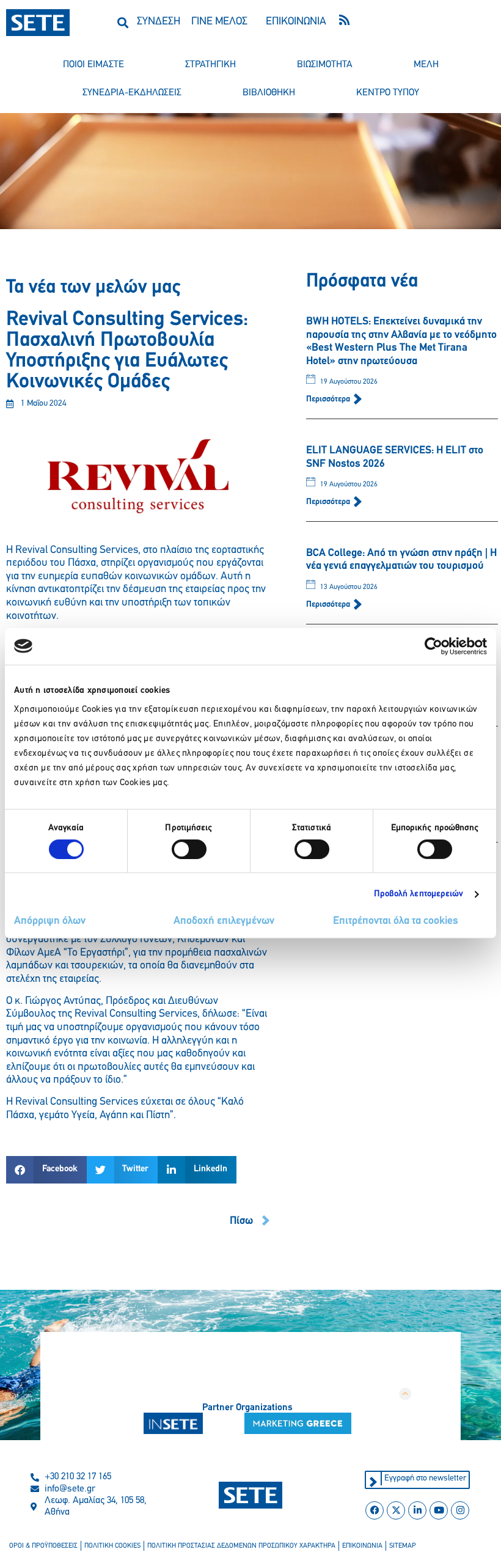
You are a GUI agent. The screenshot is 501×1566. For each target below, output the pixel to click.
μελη (426, 65)
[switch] (189, 849)
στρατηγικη (210, 65)
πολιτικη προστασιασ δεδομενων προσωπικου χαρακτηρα (241, 1546)
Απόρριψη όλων (50, 921)
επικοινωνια (362, 1546)
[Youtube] (439, 1510)
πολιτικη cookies (112, 1546)
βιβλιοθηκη (269, 93)
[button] (122, 22)
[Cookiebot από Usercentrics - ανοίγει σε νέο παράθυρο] (433, 646)
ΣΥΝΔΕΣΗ (158, 21)
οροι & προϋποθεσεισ (43, 1546)
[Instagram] (460, 1510)
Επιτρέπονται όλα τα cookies (395, 921)
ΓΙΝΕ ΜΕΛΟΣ (219, 21)
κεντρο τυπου (387, 93)
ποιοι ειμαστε (93, 65)
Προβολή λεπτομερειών (419, 894)
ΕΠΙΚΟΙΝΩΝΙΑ (296, 21)
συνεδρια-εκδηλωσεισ (131, 93)
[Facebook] (374, 1510)
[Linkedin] (417, 1510)
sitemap (402, 1546)
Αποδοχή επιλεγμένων (224, 921)
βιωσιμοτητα (325, 65)
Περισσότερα (329, 399)
